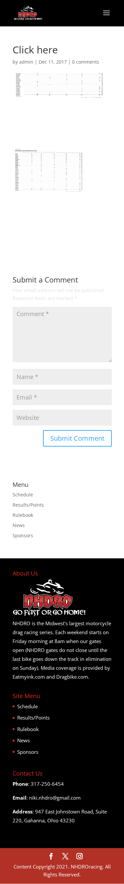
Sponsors (23, 535)
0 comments (85, 62)
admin (26, 62)
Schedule (23, 494)
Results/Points (28, 505)
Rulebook (23, 515)
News (19, 525)
